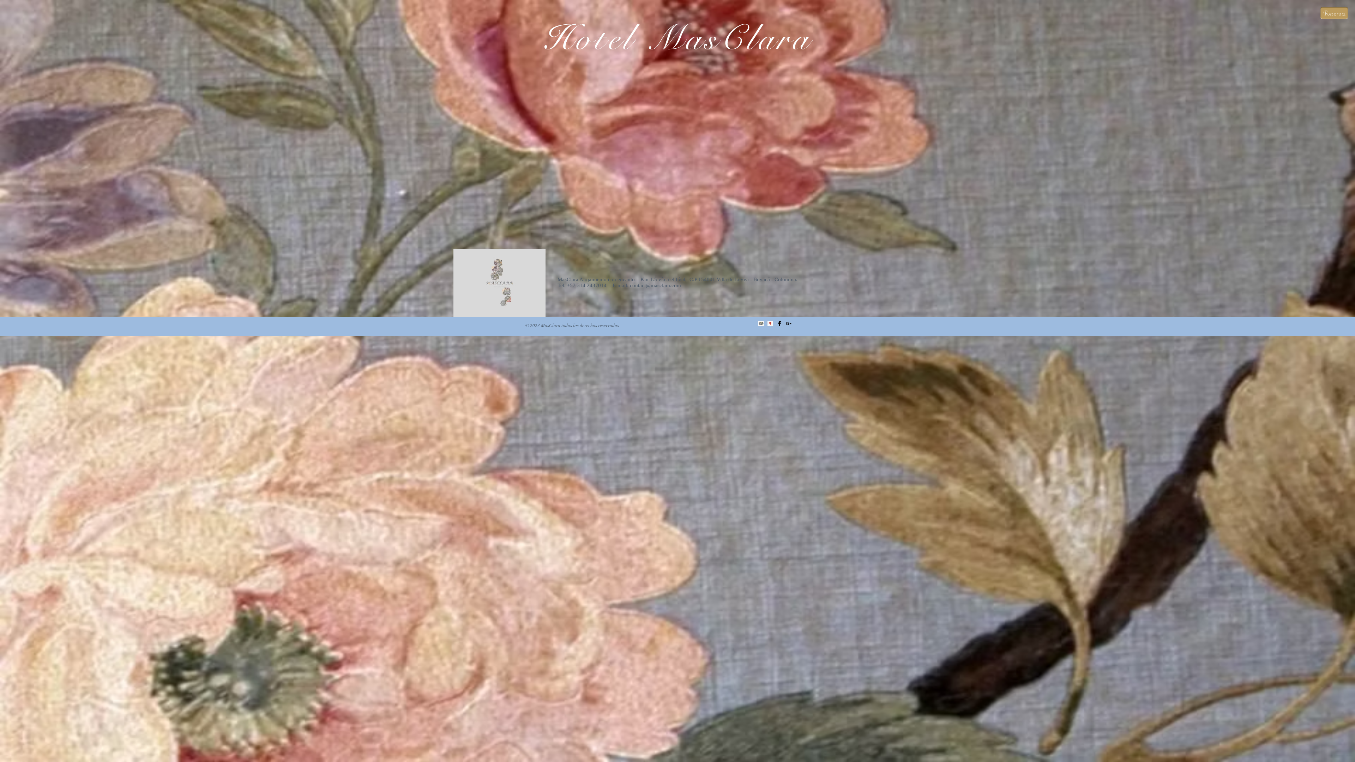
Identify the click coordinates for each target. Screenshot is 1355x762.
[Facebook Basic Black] (779, 323)
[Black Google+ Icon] (788, 323)
